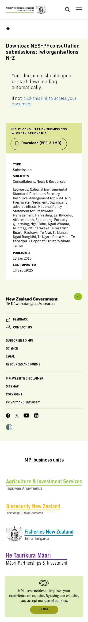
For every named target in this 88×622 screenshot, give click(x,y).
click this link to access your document (44, 101)
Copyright (14, 394)
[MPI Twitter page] (17, 416)
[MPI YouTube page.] (26, 416)
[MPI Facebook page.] (8, 416)
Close (44, 609)
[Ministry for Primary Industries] (26, 10)
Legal (10, 356)
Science (12, 348)
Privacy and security (23, 402)
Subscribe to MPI (19, 341)
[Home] (8, 28)
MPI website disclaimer (24, 378)
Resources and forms (23, 364)
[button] (9, 428)
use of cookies (55, 600)
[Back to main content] (78, 296)
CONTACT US (22, 327)
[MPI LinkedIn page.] (36, 416)
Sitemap (12, 386)
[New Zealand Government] (44, 302)
